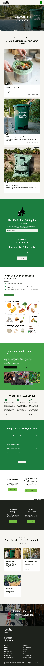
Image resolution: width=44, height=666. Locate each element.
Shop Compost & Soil (8, 653)
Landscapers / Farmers (8, 657)
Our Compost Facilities (10, 367)
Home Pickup (6, 647)
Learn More (12, 521)
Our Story (25, 653)
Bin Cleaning (12, 489)
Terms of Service (29, 663)
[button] (25, 2)
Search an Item (9, 295)
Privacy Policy (23, 663)
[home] (5, 2)
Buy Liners (25, 649)
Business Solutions (7, 649)
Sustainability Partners (27, 655)
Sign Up (22, 258)
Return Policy (36, 663)
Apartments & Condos (30, 490)
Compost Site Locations (8, 638)
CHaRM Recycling (7, 655)
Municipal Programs (8, 651)
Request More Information (8, 635)
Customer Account (26, 651)
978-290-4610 (6, 633)
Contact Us (31, 521)
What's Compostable (27, 647)
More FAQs (22, 462)
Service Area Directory (8, 637)
